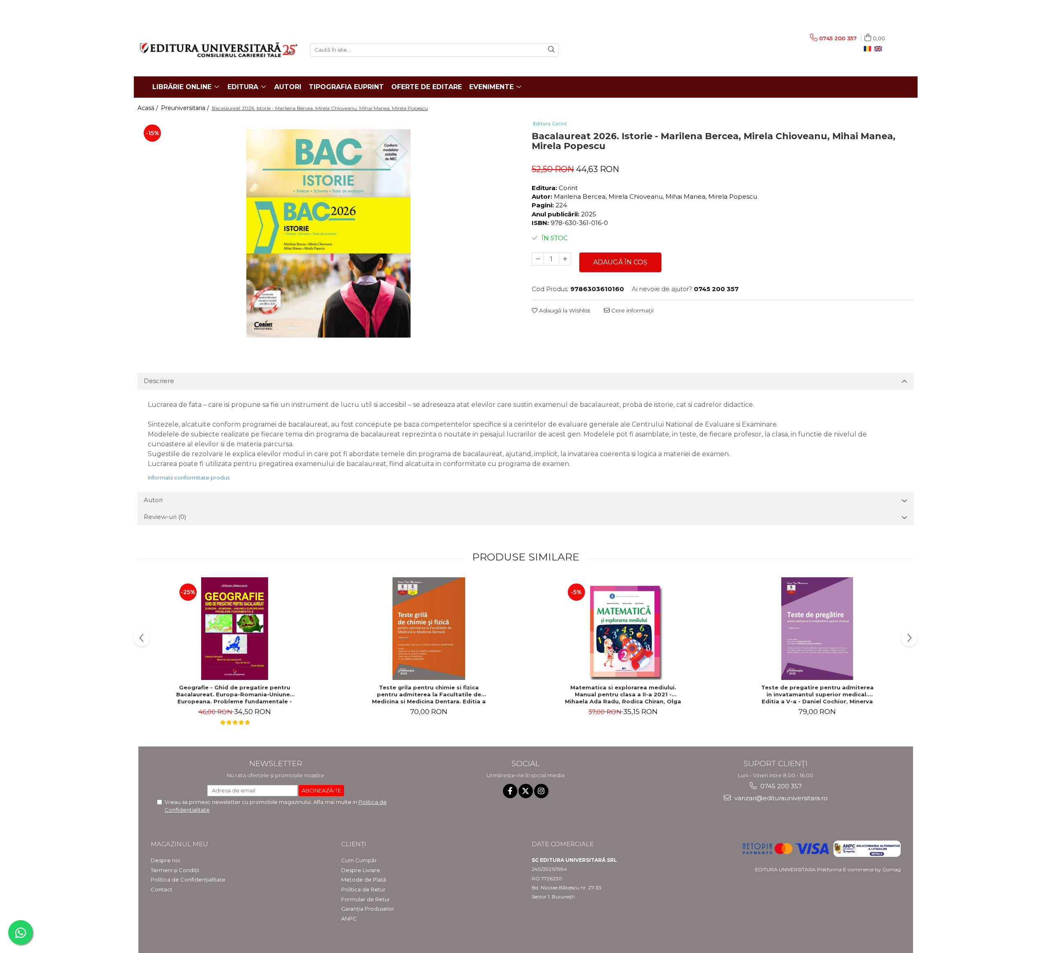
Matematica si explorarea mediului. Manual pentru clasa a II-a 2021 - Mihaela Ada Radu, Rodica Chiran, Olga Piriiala (623, 694)
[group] (328, 233)
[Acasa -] (219, 49)
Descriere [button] (159, 381)
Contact (161, 889)
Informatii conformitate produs (188, 477)
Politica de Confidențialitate (188, 879)
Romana (869, 49)
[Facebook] (510, 791)
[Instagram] (541, 791)
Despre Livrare (360, 870)
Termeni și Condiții (175, 870)
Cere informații (632, 310)
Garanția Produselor (367, 908)
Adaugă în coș (620, 262)
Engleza (879, 49)
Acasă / (149, 108)
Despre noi (165, 860)
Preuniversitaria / (186, 108)
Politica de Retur (363, 889)
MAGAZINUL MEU (179, 844)
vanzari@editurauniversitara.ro (780, 798)
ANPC (349, 918)
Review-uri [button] (165, 517)
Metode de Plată (363, 879)
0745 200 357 (780, 786)
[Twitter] (526, 791)
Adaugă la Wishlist (563, 310)
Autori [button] (153, 500)
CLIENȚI (353, 844)
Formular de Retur (365, 899)
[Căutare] (551, 50)
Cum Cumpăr (359, 860)
